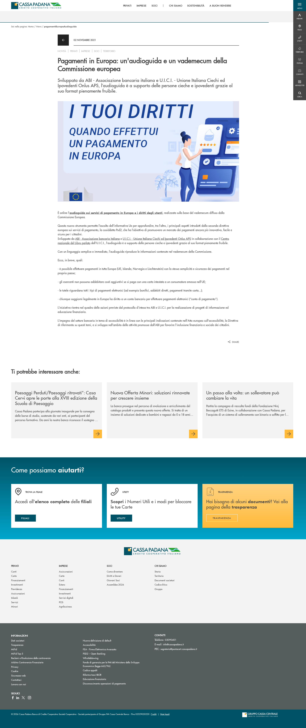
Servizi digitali (66, 597)
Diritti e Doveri (114, 575)
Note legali (165, 714)
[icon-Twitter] (24, 697)
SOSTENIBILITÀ (195, 5)
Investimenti (17, 584)
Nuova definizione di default (97, 640)
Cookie (14, 671)
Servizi (14, 602)
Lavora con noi (18, 684)
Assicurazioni (18, 593)
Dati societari (17, 640)
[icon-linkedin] (17, 697)
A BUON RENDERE (220, 5)
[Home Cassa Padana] (36, 5)
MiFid (14, 649)
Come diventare (115, 571)
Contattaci (16, 679)
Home (31, 26)
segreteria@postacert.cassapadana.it (178, 649)
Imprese (63, 565)
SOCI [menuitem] (154, 5)
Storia (157, 571)
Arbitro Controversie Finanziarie (39, 662)
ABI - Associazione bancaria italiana (97, 239)
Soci (109, 565)
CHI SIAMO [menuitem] (175, 5)
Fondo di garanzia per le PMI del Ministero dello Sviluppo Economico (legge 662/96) (111, 664)
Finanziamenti (18, 580)
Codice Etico (161, 584)
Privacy (14, 666)
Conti (14, 571)
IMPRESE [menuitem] (141, 5)
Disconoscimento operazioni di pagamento (104, 683)
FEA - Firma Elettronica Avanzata (99, 649)
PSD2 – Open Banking (106, 653)
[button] (299, 5)
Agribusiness (65, 606)
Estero (62, 584)
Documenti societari (165, 580)
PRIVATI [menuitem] (127, 5)
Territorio (159, 575)
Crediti (154, 714)
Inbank (14, 597)
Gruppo (158, 589)
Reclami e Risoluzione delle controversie (31, 658)
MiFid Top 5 (17, 653)
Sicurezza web (18, 675)
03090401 (170, 639)
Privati (15, 565)
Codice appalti (90, 670)
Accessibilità (89, 644)
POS (61, 602)
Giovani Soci (113, 580)
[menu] (177, 5)
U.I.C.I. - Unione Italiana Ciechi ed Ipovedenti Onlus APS (157, 239)
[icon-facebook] (13, 697)
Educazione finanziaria (94, 679)
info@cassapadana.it (173, 644)
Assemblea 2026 (115, 584)
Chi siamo (160, 565)
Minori (14, 606)
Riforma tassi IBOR (104, 674)
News (38, 26)
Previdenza (16, 589)
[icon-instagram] (29, 697)
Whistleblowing (90, 658)
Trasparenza (17, 644)
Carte (14, 575)
